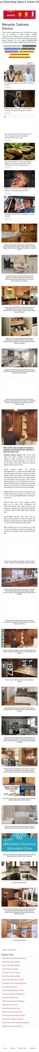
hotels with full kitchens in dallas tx (19, 57)
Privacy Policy (22, 1048)
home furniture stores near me (12, 46)
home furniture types (11, 51)
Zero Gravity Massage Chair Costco (13, 990)
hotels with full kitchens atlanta (19, 54)
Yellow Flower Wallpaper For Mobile (13, 980)
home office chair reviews (12, 49)
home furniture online (29, 46)
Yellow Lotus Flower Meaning (11, 965)
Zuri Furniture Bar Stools (9, 987)
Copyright (32, 1048)
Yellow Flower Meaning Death (11, 976)
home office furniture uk (26, 51)
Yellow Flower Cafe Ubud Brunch (12, 1012)
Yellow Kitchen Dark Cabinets (11, 962)
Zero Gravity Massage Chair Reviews (13, 994)
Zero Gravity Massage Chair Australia (13, 1015)
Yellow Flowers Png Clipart (10, 969)
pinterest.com (12, 950)
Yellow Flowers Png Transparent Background (15, 1022)
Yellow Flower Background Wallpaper (13, 1001)
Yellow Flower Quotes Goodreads (12, 1026)
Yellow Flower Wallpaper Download (12, 1019)
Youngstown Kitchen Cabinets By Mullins (14, 983)
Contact (12, 1048)
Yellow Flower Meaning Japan (11, 1008)
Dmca (5, 1048)
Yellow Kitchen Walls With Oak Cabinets (14, 958)
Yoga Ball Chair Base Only (10, 997)
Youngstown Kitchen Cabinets (11, 972)
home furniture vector (28, 49)
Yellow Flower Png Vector (9, 1005)
